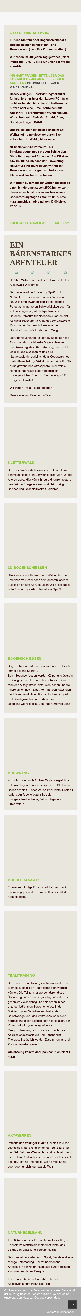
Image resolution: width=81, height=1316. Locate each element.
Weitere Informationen (61, 1312)
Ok (72, 1304)
